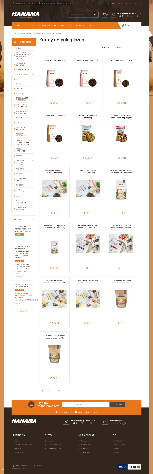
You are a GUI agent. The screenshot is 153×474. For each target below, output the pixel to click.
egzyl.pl (24, 468)
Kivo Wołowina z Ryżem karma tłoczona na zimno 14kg (121, 282)
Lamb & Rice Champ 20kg (121, 60)
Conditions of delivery (54, 449)
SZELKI (18, 79)
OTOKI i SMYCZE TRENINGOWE (22, 99)
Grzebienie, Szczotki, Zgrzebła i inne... (22, 162)
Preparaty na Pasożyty (21, 179)
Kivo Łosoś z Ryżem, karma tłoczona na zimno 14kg (54, 337)
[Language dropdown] (128, 3)
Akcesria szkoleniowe (21, 135)
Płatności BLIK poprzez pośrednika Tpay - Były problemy (23, 229)
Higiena (19, 174)
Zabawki (19, 156)
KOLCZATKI (20, 118)
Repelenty (19, 185)
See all (22, 311)
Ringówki (20, 93)
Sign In (112, 3)
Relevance (118, 47)
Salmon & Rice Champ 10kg (88, 60)
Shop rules (17, 449)
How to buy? (118, 441)
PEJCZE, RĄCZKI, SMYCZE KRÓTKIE (22, 106)
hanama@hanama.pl (125, 423)
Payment (50, 441)
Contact (116, 453)
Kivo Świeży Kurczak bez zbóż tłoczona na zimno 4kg (88, 282)
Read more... (19, 239)
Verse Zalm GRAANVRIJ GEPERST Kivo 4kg (87, 171)
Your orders (84, 449)
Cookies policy (19, 453)
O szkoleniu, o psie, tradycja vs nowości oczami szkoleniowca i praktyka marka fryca (22, 252)
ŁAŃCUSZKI (20, 122)
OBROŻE (19, 88)
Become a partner (119, 445)
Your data (84, 441)
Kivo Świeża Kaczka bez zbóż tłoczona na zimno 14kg (88, 226)
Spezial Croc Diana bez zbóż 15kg (87, 116)
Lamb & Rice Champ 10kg (54, 115)
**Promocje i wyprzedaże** (21, 208)
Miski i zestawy (22, 74)
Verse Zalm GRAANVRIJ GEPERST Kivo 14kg (54, 171)
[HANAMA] (26, 14)
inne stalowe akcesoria (21, 128)
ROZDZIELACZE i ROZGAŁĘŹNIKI (22, 112)
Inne (17, 196)
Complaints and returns (55, 445)
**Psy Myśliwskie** (21, 202)
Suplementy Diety (22, 70)
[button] (32, 25)
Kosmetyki (20, 169)
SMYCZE (19, 84)
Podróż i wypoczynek (21, 150)
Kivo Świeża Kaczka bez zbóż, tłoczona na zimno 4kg (121, 226)
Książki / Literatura (20, 191)
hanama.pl (26, 466)
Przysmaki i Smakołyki (20, 64)
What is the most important (23, 445)
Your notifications (86, 445)
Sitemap (117, 449)
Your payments (85, 453)
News (22, 219)
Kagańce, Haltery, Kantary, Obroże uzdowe (22, 142)
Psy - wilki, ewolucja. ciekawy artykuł (23, 285)
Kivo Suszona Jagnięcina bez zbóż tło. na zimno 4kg (54, 226)
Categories (25, 42)
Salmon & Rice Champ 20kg (54, 60)
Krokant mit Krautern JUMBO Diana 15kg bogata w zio (121, 116)
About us (17, 441)
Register (120, 3)
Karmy (18, 48)
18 (51, 390)
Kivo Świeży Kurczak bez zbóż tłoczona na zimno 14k (54, 282)
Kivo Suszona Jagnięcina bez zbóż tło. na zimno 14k (121, 171)
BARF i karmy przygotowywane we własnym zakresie (23, 56)
